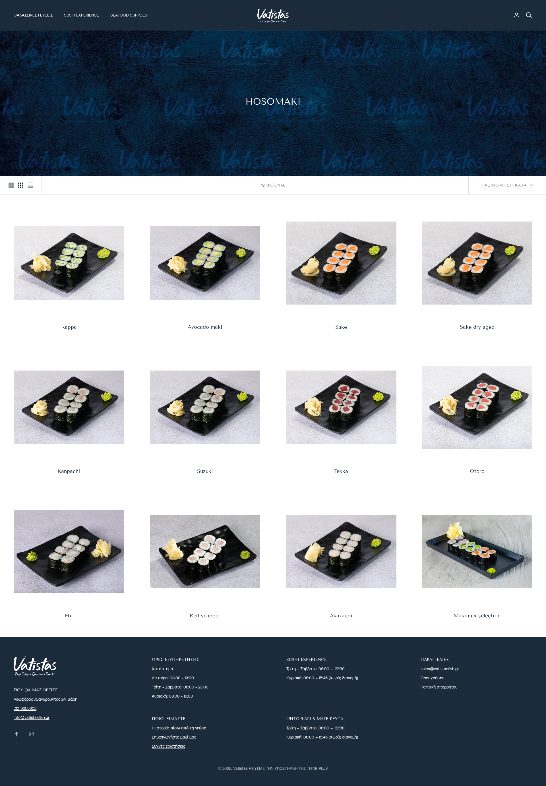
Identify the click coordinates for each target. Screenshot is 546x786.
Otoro (477, 471)
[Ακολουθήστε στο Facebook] (16, 734)
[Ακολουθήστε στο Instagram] (31, 734)
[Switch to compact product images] (30, 185)
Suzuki (205, 471)
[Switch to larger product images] (11, 185)
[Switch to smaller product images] (20, 185)
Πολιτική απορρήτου (439, 687)
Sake (341, 327)
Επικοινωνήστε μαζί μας (174, 737)
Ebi (69, 616)
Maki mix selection (477, 616)
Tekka (341, 471)
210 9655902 (25, 708)
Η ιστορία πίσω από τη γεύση (179, 728)
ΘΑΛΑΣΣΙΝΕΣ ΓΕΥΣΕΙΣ (33, 15)
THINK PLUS (317, 768)
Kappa (69, 327)
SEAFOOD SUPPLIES (128, 15)
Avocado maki (205, 327)
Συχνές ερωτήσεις (168, 746)
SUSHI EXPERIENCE (81, 15)
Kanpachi (68, 471)
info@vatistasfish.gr (31, 717)
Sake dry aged (477, 327)
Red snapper (205, 616)
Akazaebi (341, 616)
